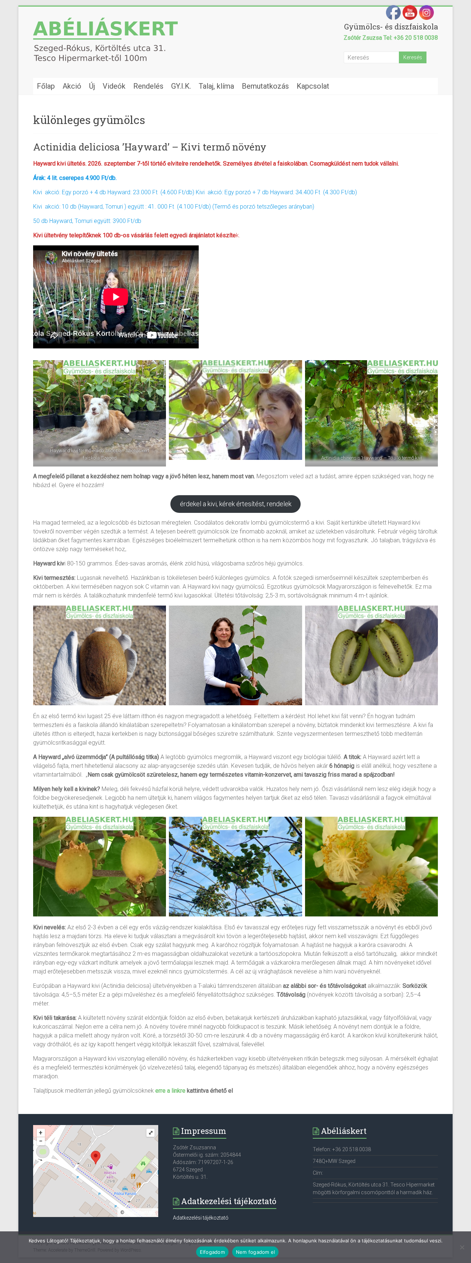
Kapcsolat (313, 86)
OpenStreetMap (140, 1212)
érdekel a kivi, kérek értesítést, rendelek (235, 504)
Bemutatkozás (265, 86)
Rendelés (148, 86)
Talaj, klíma (216, 86)
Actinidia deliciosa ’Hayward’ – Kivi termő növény (149, 147)
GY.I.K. (181, 86)
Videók (114, 86)
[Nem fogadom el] (461, 1247)
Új (92, 86)
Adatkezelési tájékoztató (201, 1218)
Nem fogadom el (255, 1252)
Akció (72, 86)
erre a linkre (170, 1090)
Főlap (46, 86)
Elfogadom (212, 1252)
